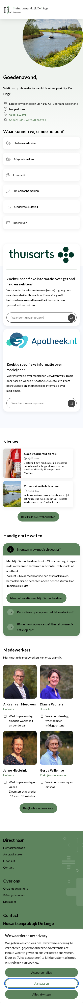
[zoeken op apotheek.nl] (71, 403)
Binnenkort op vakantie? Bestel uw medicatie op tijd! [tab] (45, 627)
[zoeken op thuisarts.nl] (71, 318)
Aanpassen (41, 983)
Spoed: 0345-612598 (27, 119)
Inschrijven (20, 222)
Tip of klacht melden (26, 190)
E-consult (19, 175)
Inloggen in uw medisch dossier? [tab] (39, 549)
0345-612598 (17, 114)
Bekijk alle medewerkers (38, 808)
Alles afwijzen (41, 994)
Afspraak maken (24, 159)
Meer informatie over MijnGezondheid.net (36, 598)
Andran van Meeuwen (19, 704)
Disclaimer (9, 901)
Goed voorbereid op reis (40, 453)
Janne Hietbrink (15, 770)
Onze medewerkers (15, 888)
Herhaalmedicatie (25, 143)
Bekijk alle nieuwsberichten (38, 516)
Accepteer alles (41, 972)
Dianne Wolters (51, 704)
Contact (8, 867)
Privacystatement (14, 895)
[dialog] (41, 966)
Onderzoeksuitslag (26, 206)
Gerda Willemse (52, 770)
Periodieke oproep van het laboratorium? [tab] (45, 612)
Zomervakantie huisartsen (41, 486)
